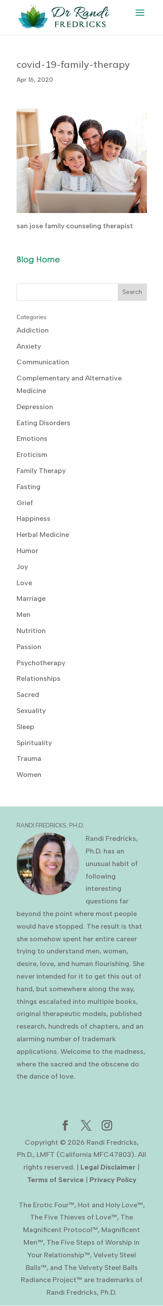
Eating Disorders (43, 423)
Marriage (31, 598)
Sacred (28, 694)
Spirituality (34, 743)
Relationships (38, 678)
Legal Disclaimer (108, 1167)
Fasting (28, 487)
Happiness (33, 518)
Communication (43, 362)
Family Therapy (41, 470)
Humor (27, 550)
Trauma (29, 758)
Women (29, 774)
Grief (25, 503)
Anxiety (29, 346)
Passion (29, 647)
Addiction (33, 330)
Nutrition (31, 630)
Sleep (25, 727)
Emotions (32, 438)
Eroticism (32, 454)
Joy (22, 567)
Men (23, 614)
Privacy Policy (113, 1180)
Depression (35, 407)
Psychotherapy (41, 663)
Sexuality (31, 710)
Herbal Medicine (43, 534)
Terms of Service (55, 1180)
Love (24, 583)
